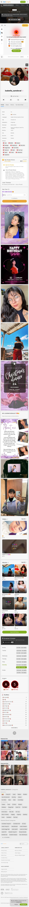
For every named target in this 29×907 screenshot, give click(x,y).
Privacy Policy (4, 850)
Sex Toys (20, 150)
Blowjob (18, 143)
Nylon (13, 150)
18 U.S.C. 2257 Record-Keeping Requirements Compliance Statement (14, 897)
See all (23, 519)
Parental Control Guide (5, 860)
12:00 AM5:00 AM (20, 664)
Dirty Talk (23, 145)
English (22, 843)
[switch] (12, 642)
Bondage (6, 145)
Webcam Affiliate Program (20, 855)
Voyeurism (7, 154)
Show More (14, 727)
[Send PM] (25, 100)
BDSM (11, 143)
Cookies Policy (4, 857)
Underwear (19, 152)
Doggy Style (7, 147)
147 (5, 579)
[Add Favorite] (2, 25)
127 (17, 628)
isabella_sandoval (6, 789)
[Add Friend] (18, 100)
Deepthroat (14, 145)
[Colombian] (2, 794)
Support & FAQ (4, 869)
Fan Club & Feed (19, 104)
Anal (5, 143)
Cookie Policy (19, 901)
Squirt (6, 152)
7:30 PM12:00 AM (21, 647)
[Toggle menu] (1, 2)
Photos (23, 5)
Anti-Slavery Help (4, 862)
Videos (18, 5)
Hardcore (7, 150)
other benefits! (18, 48)
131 (4, 628)
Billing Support (4, 871)
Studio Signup (17, 852)
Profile (2, 104)
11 (4, 612)
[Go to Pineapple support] (2, 893)
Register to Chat (16, 50)
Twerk (12, 152)
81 (16, 595)
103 (17, 612)
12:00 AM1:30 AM (21, 650)
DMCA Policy (3, 855)
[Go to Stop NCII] (9, 893)
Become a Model (18, 850)
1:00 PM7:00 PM (21, 672)
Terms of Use (3, 852)
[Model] (26, 65)
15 (16, 579)
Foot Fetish (16, 147)
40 (4, 595)
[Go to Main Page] (9, 1)
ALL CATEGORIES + (6, 837)
